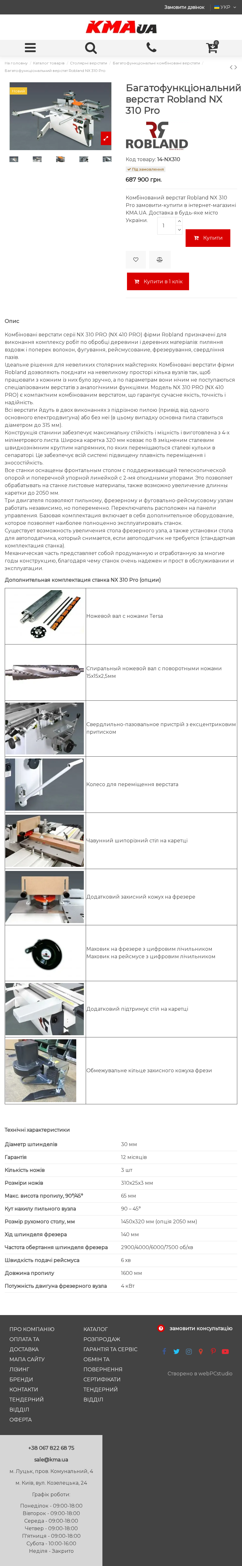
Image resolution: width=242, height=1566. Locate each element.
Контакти (23, 1390)
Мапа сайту (27, 1359)
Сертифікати (102, 1380)
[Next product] (235, 67)
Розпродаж (102, 1339)
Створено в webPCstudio (200, 1374)
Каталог (96, 1329)
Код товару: (141, 159)
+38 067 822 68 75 (51, 1448)
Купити (213, 238)
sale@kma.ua (51, 1460)
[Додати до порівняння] (160, 260)
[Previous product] (232, 67)
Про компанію (32, 1329)
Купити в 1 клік (162, 282)
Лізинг (19, 1370)
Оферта (20, 1420)
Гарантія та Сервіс (110, 1349)
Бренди (21, 1380)
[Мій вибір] (136, 260)
